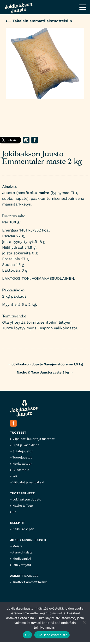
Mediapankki (21, 558)
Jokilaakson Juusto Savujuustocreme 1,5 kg (45, 364)
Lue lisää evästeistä (52, 635)
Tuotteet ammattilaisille (30, 582)
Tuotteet (18, 432)
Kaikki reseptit (23, 529)
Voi (14, 476)
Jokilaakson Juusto (26, 499)
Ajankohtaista (22, 552)
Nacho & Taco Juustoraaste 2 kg (45, 372)
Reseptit (17, 523)
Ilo (14, 512)
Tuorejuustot (22, 457)
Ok (27, 635)
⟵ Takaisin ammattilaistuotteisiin (39, 21)
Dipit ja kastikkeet (25, 445)
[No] (84, 622)
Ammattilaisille (24, 576)
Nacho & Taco (22, 505)
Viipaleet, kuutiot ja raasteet (33, 439)
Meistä (17, 546)
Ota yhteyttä (21, 565)
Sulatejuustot (22, 451)
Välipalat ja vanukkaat (28, 482)
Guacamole (20, 470)
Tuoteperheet (22, 493)
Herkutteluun (22, 463)
